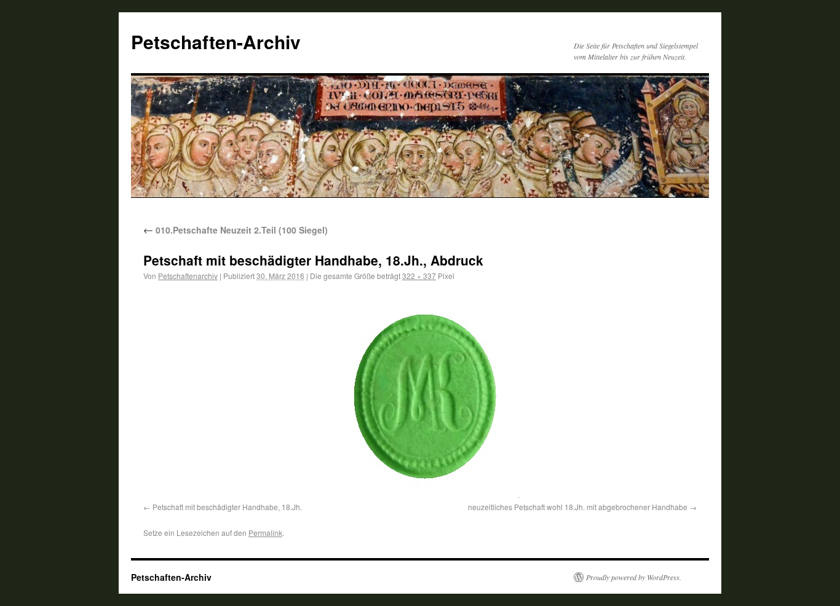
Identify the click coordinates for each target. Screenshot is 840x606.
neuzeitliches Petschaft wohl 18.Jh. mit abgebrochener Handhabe (577, 507)
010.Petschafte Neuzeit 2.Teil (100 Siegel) (235, 230)
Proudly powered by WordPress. (633, 577)
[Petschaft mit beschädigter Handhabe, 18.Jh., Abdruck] (420, 394)
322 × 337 (419, 275)
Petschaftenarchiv (188, 275)
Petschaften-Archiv (216, 41)
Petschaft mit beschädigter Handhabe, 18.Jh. (227, 507)
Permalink (265, 532)
